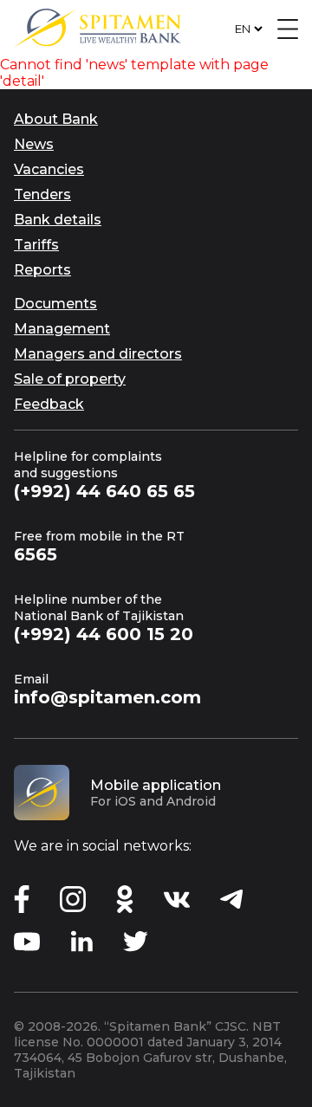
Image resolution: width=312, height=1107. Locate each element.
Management (62, 328)
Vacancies (49, 169)
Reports (42, 270)
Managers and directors (98, 354)
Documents (55, 303)
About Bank (56, 119)
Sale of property (70, 379)
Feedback (49, 404)
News (34, 144)
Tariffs (36, 244)
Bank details (57, 219)
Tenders (42, 194)
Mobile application (155, 785)
